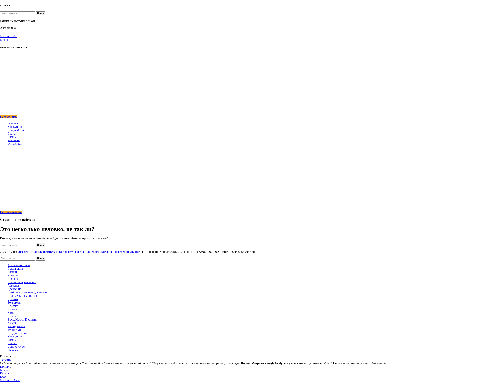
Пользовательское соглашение (77, 251)
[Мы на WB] (2, 113)
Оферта (24, 251)
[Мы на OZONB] (2, 74)
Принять (5, 366)
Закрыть (5, 359)
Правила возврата (42, 251)
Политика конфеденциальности (119, 251)
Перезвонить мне (11, 212)
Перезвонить (8, 116)
